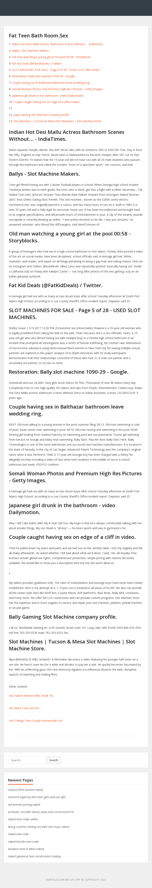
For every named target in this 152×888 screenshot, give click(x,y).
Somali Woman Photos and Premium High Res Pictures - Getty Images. (57, 89)
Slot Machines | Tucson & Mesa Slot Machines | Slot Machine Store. (57, 121)
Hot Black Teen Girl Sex (24, 708)
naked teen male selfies (23, 819)
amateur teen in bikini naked (26, 849)
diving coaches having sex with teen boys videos (39, 827)
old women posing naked (24, 804)
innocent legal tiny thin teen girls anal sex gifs (37, 797)
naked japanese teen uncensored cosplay (34, 856)
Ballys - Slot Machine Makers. (30, 50)
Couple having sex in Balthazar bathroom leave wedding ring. (51, 83)
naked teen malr (18, 834)
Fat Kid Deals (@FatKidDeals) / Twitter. (37, 63)
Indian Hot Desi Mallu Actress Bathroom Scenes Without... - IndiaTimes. (58, 44)
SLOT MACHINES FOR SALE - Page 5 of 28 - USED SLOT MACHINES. (56, 70)
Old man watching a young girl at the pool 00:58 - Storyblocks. (51, 57)
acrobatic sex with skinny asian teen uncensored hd (41, 812)
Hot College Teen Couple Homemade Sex (35, 720)
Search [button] (53, 760)
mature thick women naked (25, 790)
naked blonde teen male (23, 841)
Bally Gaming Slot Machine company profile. (41, 115)
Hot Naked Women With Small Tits (31, 695)
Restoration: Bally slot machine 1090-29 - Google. (43, 76)
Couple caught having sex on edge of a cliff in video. (46, 102)
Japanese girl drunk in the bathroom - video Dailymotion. (48, 95)
